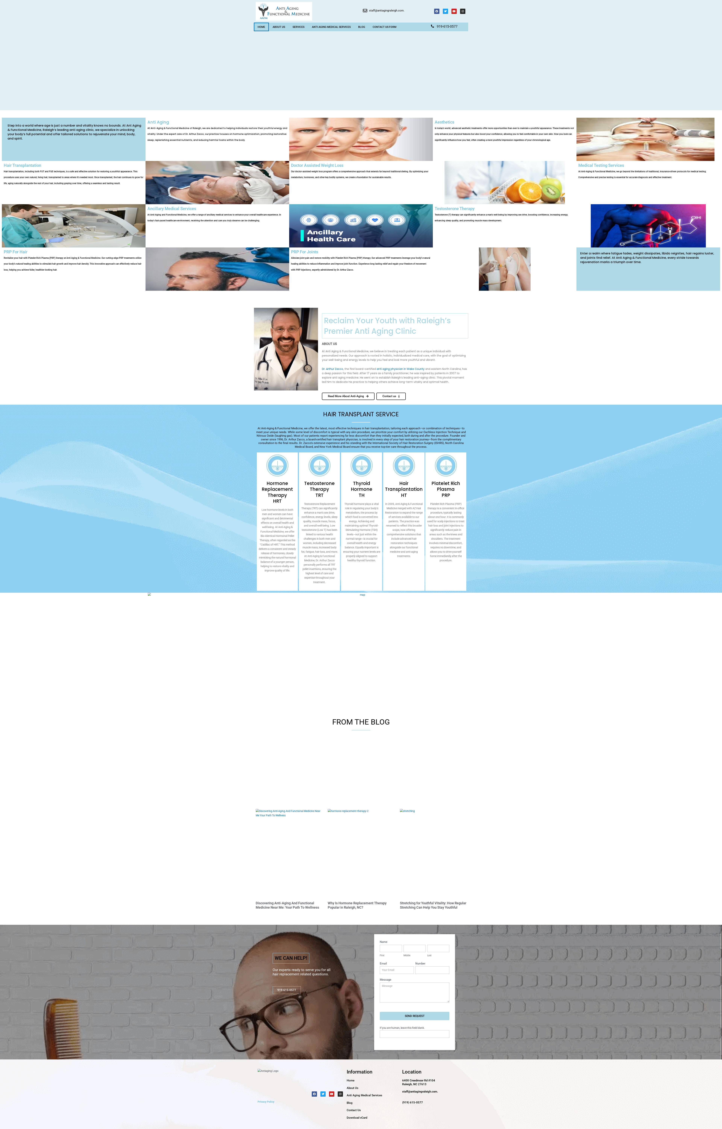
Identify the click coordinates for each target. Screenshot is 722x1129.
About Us (352, 1088)
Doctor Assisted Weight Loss (359, 171)
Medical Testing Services (642, 171)
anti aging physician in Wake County (401, 369)
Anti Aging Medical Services (331, 26)
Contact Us (354, 1110)
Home (261, 26)
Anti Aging (217, 130)
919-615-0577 (447, 26)
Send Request (415, 1016)
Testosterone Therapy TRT (319, 489)
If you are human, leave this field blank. (402, 1027)
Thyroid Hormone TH (361, 489)
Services (298, 26)
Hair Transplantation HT (404, 489)
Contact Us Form (384, 26)
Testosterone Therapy (501, 214)
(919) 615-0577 (412, 1102)
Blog (361, 26)
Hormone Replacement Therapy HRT (277, 492)
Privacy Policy (266, 1101)
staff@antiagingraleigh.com (386, 10)
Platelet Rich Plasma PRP (446, 489)
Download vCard (357, 1117)
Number (420, 963)
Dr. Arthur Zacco (332, 369)
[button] (287, 990)
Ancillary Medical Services (214, 214)
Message (385, 979)
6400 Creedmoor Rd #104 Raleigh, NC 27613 (418, 1082)
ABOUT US (279, 26)
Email (383, 963)
